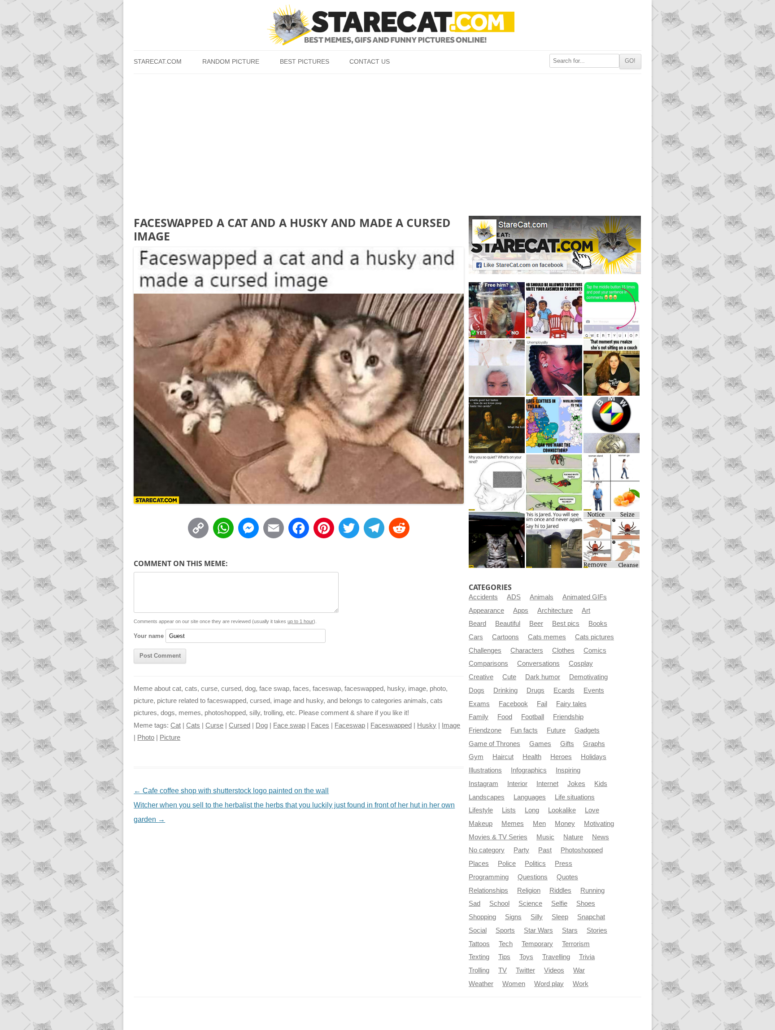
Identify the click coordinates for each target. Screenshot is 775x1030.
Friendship (568, 716)
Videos (554, 970)
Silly (537, 917)
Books (597, 623)
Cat (175, 725)
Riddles (560, 890)
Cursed (239, 725)
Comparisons (488, 663)
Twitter (525, 970)
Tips (504, 956)
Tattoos (479, 943)
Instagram (483, 783)
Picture (170, 737)
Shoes (585, 903)
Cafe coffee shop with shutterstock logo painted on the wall (231, 790)
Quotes (567, 877)
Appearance (486, 610)
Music (545, 837)
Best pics (565, 623)
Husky (426, 725)
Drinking (505, 690)
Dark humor (542, 677)
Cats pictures (594, 637)
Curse (214, 725)
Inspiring (568, 770)
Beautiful (507, 623)
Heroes (561, 756)
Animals (541, 597)
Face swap (289, 725)
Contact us (369, 61)
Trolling (479, 970)
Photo (145, 737)
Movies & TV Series (498, 837)
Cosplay (581, 663)
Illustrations (485, 770)
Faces (320, 725)
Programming (489, 877)
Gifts (567, 743)
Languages (530, 797)
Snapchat (591, 917)
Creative (481, 677)
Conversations (538, 663)
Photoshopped (582, 850)
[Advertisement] (387, 141)
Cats (193, 725)
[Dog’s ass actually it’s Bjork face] (497, 368)
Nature (573, 837)
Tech (506, 943)
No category (487, 850)
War (579, 970)
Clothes (563, 650)
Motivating (599, 823)
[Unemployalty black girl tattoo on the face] (554, 368)
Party (521, 850)
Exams (479, 703)
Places (479, 863)
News (600, 837)
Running (592, 890)
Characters (526, 650)
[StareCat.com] (387, 24)
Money (565, 823)
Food (504, 716)
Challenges (485, 650)
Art (586, 610)
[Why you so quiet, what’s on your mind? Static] (497, 482)
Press (563, 863)
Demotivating (588, 677)
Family (478, 716)
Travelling (556, 956)
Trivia (587, 956)
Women (513, 983)
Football (532, 716)
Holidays (593, 756)
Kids (600, 783)
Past (545, 850)
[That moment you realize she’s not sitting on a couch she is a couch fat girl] (611, 368)
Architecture (555, 610)
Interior (517, 783)
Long (532, 810)
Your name (149, 636)
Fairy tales (571, 703)
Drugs (535, 690)
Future (556, 730)
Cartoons (505, 637)
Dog (262, 725)
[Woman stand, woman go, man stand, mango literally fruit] (611, 482)
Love (592, 810)
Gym (476, 756)
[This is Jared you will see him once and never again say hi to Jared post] (554, 540)
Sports (505, 930)
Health (531, 756)
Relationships (488, 890)
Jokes (576, 783)
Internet (547, 783)
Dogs (476, 690)
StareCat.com (158, 61)
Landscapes (487, 797)
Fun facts (524, 730)
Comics (594, 650)
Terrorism (576, 943)
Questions (533, 877)
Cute (509, 677)
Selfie (559, 903)
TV (502, 970)
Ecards (564, 690)
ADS (514, 597)
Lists (509, 810)
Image (451, 725)
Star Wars (538, 930)
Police (507, 863)
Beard (477, 623)
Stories (597, 930)
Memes (512, 823)
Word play (549, 983)
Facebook (513, 703)
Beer (536, 623)
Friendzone (485, 730)
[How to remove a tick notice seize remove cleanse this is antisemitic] (611, 540)
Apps (520, 610)
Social (478, 930)
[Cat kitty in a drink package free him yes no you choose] (497, 310)
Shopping (482, 917)
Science (530, 903)
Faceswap (350, 725)
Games (540, 743)
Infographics (529, 770)
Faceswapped (391, 725)
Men (539, 823)
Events (593, 690)
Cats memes (547, 637)
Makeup (480, 823)
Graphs (594, 743)
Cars (476, 637)
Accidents (483, 597)
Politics (535, 863)
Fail (542, 703)
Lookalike (562, 810)
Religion (528, 890)
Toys (526, 956)
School (499, 903)
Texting (479, 956)
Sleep (560, 917)
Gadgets (587, 730)
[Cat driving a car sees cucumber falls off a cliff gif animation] (497, 540)
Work (580, 983)
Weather (481, 983)
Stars (570, 930)
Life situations (575, 797)
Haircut (503, 756)
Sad (474, 903)
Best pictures (304, 61)
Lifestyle (481, 810)
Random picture (230, 61)
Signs (513, 917)
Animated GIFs (584, 597)
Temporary (537, 943)
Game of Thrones (494, 743)
